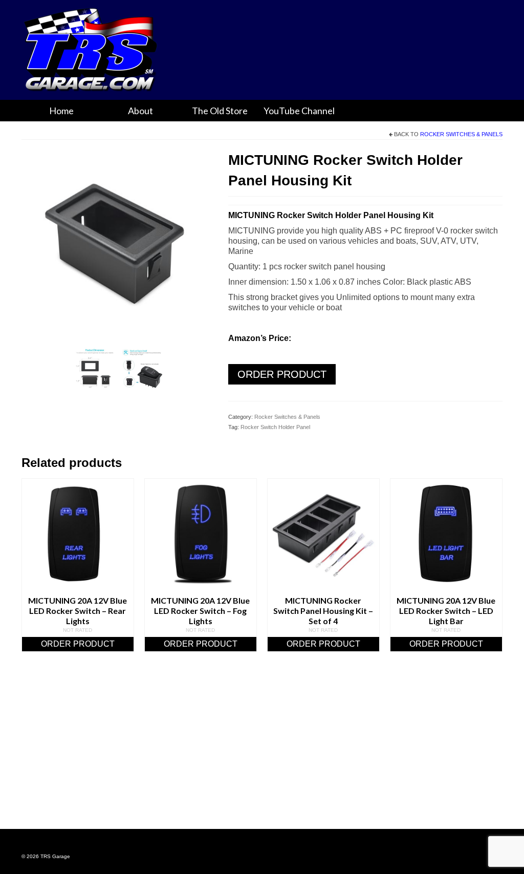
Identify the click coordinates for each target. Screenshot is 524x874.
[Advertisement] (262, 753)
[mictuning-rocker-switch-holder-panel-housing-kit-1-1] (94, 369)
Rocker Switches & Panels (461, 134)
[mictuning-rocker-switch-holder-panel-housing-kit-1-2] (142, 369)
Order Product (281, 374)
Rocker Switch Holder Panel (275, 427)
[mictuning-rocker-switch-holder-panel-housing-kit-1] (117, 245)
